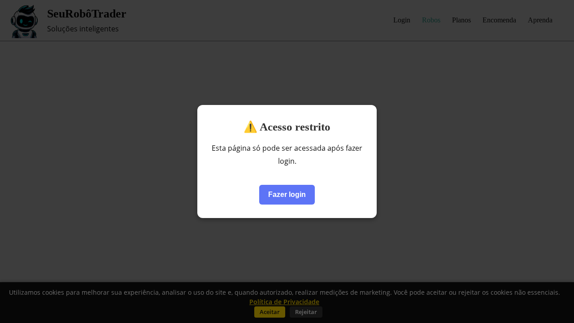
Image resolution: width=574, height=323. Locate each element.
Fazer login (287, 194)
